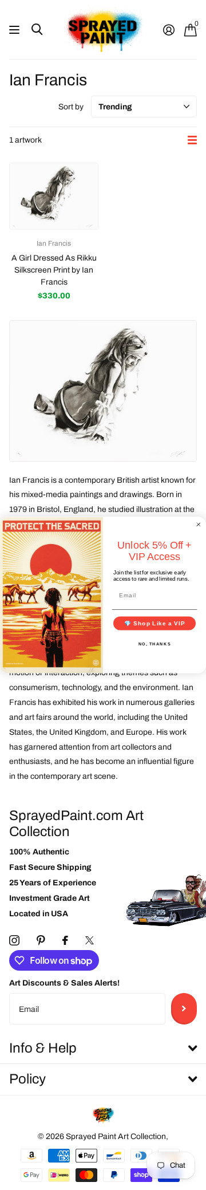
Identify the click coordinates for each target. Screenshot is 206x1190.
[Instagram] (14, 940)
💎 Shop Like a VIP (154, 623)
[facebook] (65, 940)
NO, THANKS (154, 643)
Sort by (71, 107)
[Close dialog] (199, 525)
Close (103, 1049)
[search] (36, 29)
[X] (89, 940)
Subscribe (184, 1008)
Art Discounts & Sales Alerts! (64, 983)
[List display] (192, 140)
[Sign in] (169, 30)
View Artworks (15, 30)
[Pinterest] (41, 940)
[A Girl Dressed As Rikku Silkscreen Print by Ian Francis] (53, 196)
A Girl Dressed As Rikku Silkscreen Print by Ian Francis (54, 270)
